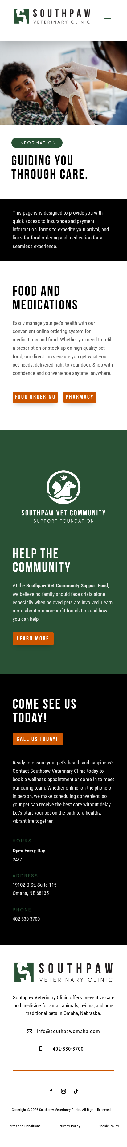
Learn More (33, 639)
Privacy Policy (69, 1126)
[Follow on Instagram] (63, 1091)
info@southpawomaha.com (68, 1031)
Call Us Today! (37, 739)
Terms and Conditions (24, 1126)
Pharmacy (80, 397)
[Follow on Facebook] (51, 1091)
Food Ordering (35, 397)
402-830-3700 (68, 1049)
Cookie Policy (109, 1126)
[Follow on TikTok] (76, 1091)
